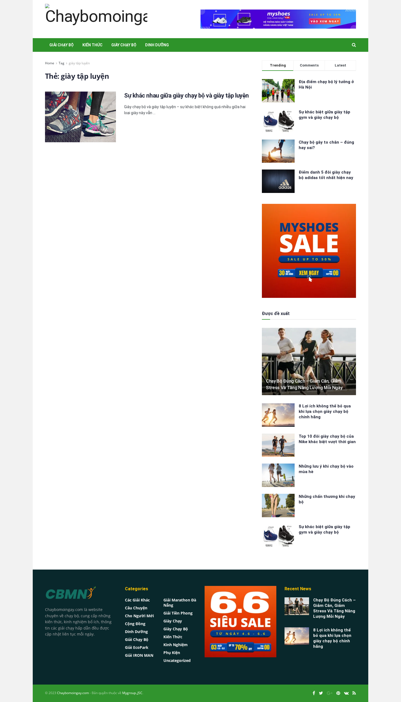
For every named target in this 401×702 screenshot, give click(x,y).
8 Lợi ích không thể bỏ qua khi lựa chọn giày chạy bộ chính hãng (325, 411)
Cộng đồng (135, 623)
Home (49, 63)
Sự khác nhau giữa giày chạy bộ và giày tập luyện (186, 95)
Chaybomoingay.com (73, 693)
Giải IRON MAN (139, 655)
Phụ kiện (171, 652)
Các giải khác (137, 600)
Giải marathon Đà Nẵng (179, 602)
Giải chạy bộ (61, 45)
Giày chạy (172, 621)
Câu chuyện (136, 607)
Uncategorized (177, 660)
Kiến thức (92, 45)
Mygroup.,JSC (132, 693)
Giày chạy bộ (123, 45)
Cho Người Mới (139, 615)
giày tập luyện (79, 63)
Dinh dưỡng (157, 45)
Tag (61, 63)
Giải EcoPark (136, 647)
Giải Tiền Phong (178, 613)
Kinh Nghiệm (175, 644)
